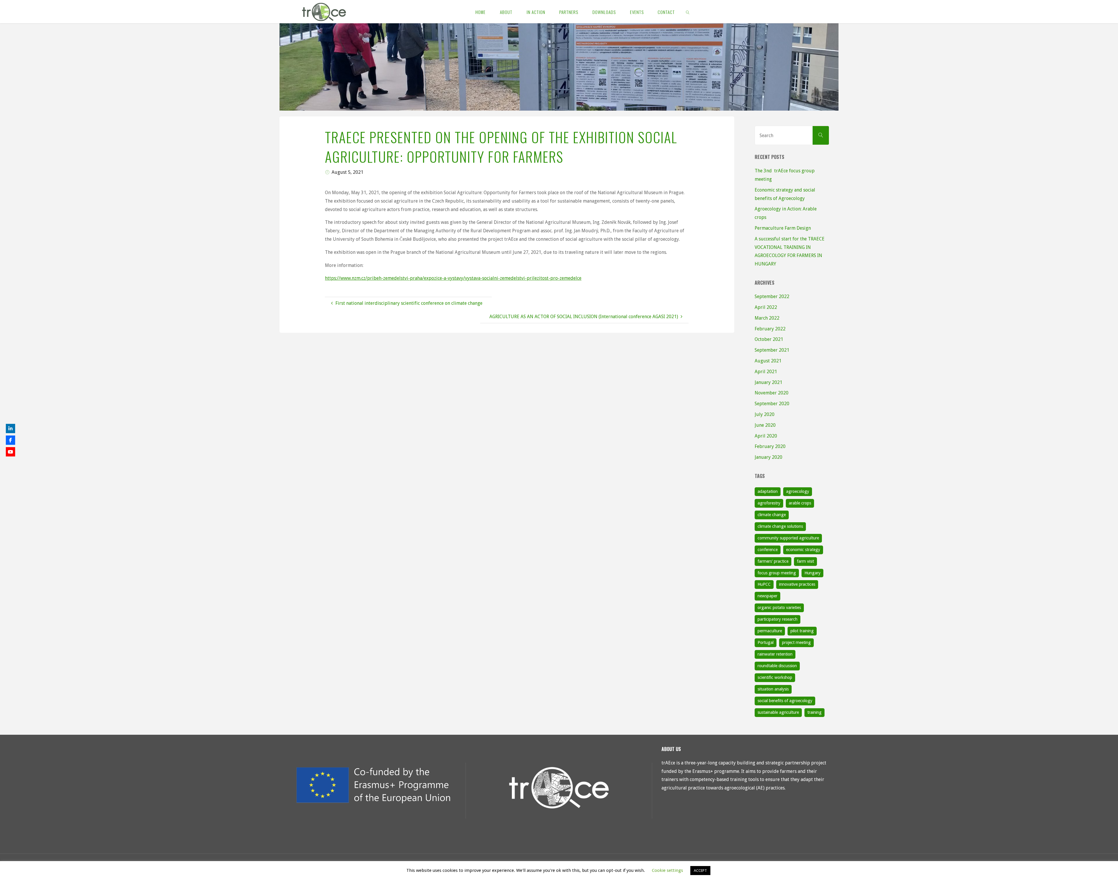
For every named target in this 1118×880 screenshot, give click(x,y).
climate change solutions (780, 526)
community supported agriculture (788, 538)
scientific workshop (775, 677)
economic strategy (803, 549)
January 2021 (768, 382)
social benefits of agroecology (785, 700)
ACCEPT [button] (700, 870)
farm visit (805, 561)
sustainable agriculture (778, 712)
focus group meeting (777, 573)
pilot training (802, 630)
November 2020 (771, 393)
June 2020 (765, 425)
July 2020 (764, 414)
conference (768, 549)
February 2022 (770, 329)
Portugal (766, 642)
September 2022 (772, 296)
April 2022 (766, 307)
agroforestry (769, 503)
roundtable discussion (777, 665)
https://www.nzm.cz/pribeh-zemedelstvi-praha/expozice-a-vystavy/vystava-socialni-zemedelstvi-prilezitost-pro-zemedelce (453, 278)
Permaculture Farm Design (783, 228)
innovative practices (797, 584)
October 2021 (769, 339)
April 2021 (766, 371)
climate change (772, 514)
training (814, 712)
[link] (688, 11)
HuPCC (764, 584)
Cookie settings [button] (667, 870)
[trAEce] (324, 11)
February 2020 (770, 446)
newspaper (767, 596)
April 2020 (766, 436)
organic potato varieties (779, 607)
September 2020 (772, 403)
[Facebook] (10, 440)
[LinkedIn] (10, 428)
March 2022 (767, 318)
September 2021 (772, 350)
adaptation (768, 491)
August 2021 (768, 361)
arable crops (800, 503)
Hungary (812, 573)
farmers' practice (773, 561)
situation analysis (773, 689)
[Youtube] (10, 451)
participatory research (777, 619)
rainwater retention (775, 654)
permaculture (770, 630)
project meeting (796, 642)
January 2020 (768, 457)
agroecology (797, 491)
